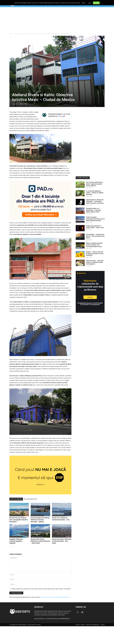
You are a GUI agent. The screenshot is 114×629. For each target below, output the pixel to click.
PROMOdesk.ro (65, 618)
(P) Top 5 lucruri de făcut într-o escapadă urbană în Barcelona (18, 520)
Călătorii (16, 33)
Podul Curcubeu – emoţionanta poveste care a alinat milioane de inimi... (95, 218)
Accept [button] (96, 3)
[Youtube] (82, 612)
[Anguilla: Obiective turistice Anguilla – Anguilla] (19, 531)
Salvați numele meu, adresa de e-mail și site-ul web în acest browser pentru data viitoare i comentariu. (41, 589)
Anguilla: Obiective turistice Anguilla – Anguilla (16, 541)
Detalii (89, 3)
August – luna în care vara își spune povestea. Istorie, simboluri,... (95, 253)
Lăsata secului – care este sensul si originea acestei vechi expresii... (94, 262)
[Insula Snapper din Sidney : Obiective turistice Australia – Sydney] (40, 509)
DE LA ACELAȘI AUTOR (30, 499)
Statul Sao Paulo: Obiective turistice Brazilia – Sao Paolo (61, 541)
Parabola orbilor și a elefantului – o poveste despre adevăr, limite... (93, 210)
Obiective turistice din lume (26, 33)
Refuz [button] (83, 3)
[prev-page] (10, 547)
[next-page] (13, 547)
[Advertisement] (57, 20)
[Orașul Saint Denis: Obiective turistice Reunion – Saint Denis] (40, 531)
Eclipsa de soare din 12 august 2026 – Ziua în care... (95, 226)
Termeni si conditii (80, 624)
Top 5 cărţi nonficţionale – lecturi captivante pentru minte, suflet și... (94, 184)
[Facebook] (77, 612)
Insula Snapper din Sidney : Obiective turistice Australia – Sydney (40, 520)
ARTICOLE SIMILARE (16, 499)
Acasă (10, 33)
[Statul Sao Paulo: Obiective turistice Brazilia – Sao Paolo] (61, 531)
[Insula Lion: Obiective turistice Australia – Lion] (61, 509)
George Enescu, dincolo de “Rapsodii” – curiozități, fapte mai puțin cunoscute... (95, 201)
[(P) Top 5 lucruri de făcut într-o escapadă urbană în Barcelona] (19, 509)
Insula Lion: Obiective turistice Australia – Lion (60, 519)
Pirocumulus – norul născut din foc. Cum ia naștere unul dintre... (95, 236)
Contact (103, 624)
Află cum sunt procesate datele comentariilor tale (55, 597)
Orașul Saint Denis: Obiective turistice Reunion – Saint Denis (40, 541)
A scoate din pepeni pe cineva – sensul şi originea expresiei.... (94, 192)
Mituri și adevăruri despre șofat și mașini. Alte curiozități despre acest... (94, 244)
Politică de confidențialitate (92, 624)
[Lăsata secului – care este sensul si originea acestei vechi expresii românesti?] (80, 263)
